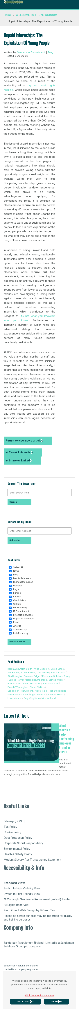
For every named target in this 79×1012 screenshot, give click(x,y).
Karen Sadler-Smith (18, 694)
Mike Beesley (41, 668)
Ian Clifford (43, 672)
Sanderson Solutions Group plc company (39, 944)
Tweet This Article (21, 452)
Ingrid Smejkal (38, 694)
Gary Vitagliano (32, 698)
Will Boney (13, 672)
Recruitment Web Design (19, 910)
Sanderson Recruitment (31, 52)
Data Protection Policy (18, 837)
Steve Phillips (37, 687)
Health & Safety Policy (18, 854)
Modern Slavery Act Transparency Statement (32, 859)
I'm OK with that (25, 1001)
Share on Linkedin (20, 460)
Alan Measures (50, 683)
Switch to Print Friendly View (22, 894)
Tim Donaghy (15, 676)
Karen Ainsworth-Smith (20, 668)
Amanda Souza (55, 694)
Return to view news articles (24, 440)
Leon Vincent (15, 698)
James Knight (56, 679)
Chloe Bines (57, 668)
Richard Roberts (57, 690)
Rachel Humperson (36, 679)
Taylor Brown (28, 672)
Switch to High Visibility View (22, 888)
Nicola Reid (41, 690)
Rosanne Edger (32, 676)
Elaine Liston (14, 683)
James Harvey (16, 679)
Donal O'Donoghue (18, 687)
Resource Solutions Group (56, 676)
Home (8, 14)
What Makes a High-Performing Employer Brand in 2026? (66, 739)
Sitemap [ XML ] (14, 821)
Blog (50, 52)
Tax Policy (10, 826)
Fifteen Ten (47, 910)
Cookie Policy (12, 832)
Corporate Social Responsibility (23, 843)
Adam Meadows (32, 683)
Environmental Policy (17, 848)
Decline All (56, 1001)
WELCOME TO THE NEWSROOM (36, 14)
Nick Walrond (49, 698)
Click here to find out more (39, 995)
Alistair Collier (58, 672)
